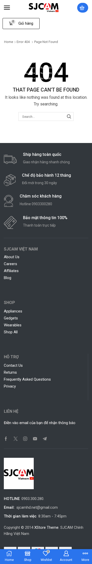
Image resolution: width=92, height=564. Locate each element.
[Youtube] (35, 439)
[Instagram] (25, 439)
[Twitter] (16, 439)
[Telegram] (45, 439)
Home (8, 42)
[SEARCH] (69, 116)
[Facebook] (6, 439)
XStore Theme (46, 527)
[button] (7, 8)
